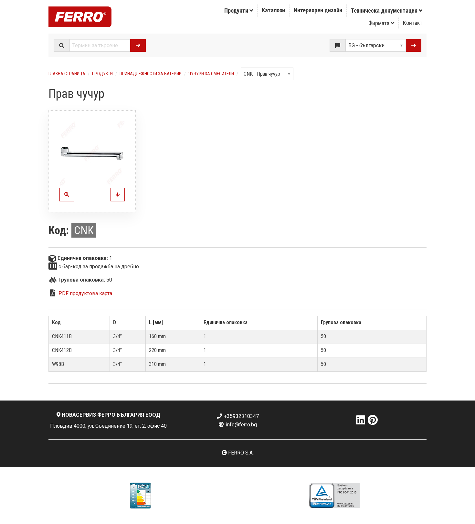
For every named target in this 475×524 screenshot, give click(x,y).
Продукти (236, 10)
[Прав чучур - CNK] (118, 194)
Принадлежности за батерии (151, 73)
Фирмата (379, 23)
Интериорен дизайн (318, 10)
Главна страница (66, 73)
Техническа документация (385, 10)
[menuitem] (239, 11)
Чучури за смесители (211, 73)
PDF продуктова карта (85, 293)
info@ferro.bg (241, 425)
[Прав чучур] (92, 153)
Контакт (412, 22)
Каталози (273, 10)
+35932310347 (241, 416)
